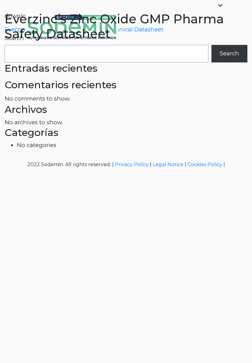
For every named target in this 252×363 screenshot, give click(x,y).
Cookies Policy (204, 164)
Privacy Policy (132, 164)
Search (229, 53)
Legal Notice (168, 164)
